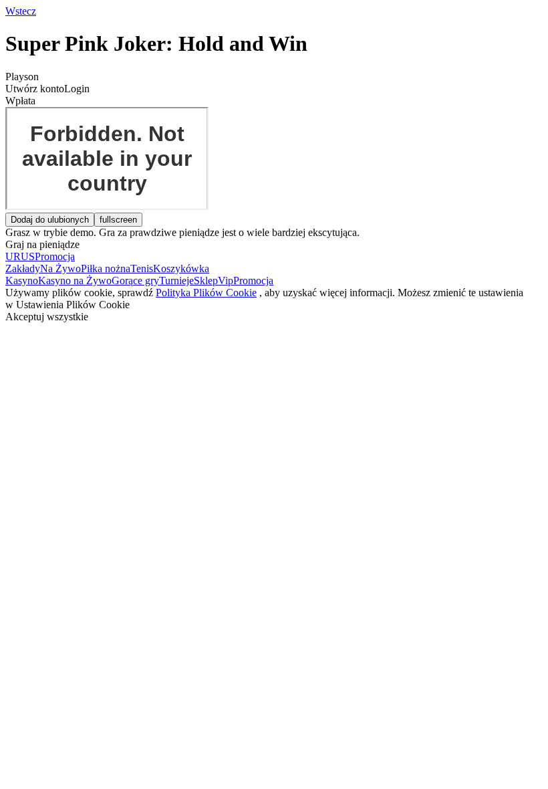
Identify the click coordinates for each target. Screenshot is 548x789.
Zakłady (22, 268)
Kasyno (21, 280)
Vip (225, 280)
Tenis (141, 268)
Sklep (206, 280)
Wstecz (20, 11)
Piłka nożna (105, 268)
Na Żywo (60, 268)
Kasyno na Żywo (75, 280)
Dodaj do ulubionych (50, 220)
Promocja (253, 280)
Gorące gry (135, 280)
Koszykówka (181, 268)
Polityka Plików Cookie (206, 292)
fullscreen (118, 220)
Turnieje (176, 280)
